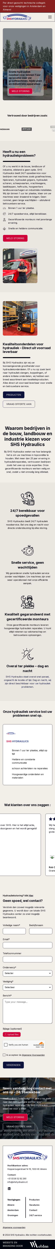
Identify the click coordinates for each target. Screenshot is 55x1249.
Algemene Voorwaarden (33, 1055)
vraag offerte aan (18, 1126)
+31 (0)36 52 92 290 (16, 1178)
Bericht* (7, 995)
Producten (13, 394)
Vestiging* (8, 981)
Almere (10, 1205)
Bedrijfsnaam (36, 925)
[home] (25, 17)
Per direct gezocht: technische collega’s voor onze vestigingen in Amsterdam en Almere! (24, 6)
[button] (49, 17)
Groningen (12, 1215)
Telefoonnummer (12, 953)
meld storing (20, 91)
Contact (33, 1210)
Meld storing (15, 238)
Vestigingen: (14, 1200)
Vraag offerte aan (18, 404)
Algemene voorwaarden (14, 1227)
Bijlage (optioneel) (12, 1028)
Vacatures (34, 1205)
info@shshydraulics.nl (17, 1182)
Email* (6, 939)
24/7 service (35, 1215)
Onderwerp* (9, 967)
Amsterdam (13, 1210)
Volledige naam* (11, 925)
